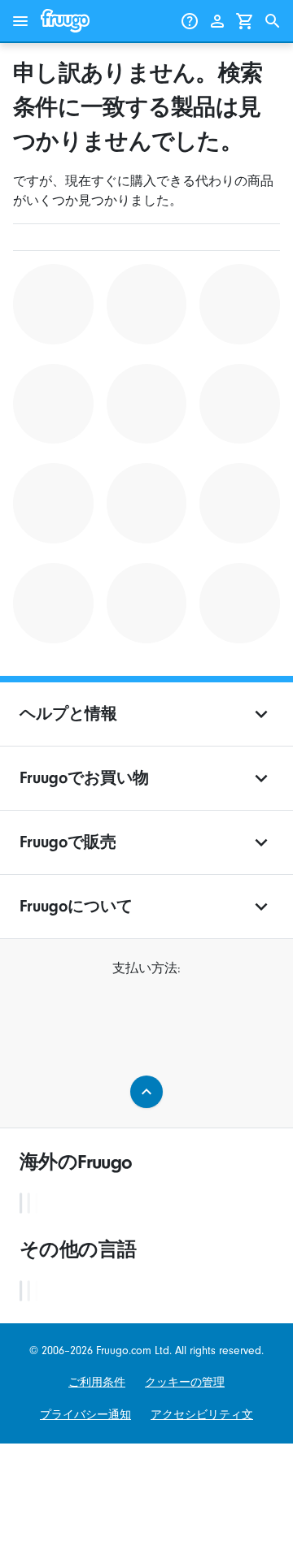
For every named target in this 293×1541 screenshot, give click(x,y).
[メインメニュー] (20, 21)
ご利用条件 (96, 1382)
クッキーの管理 (185, 1382)
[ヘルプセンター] (189, 21)
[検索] (272, 21)
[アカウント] (217, 21)
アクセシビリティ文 (202, 1415)
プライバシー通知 (85, 1415)
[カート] (245, 21)
